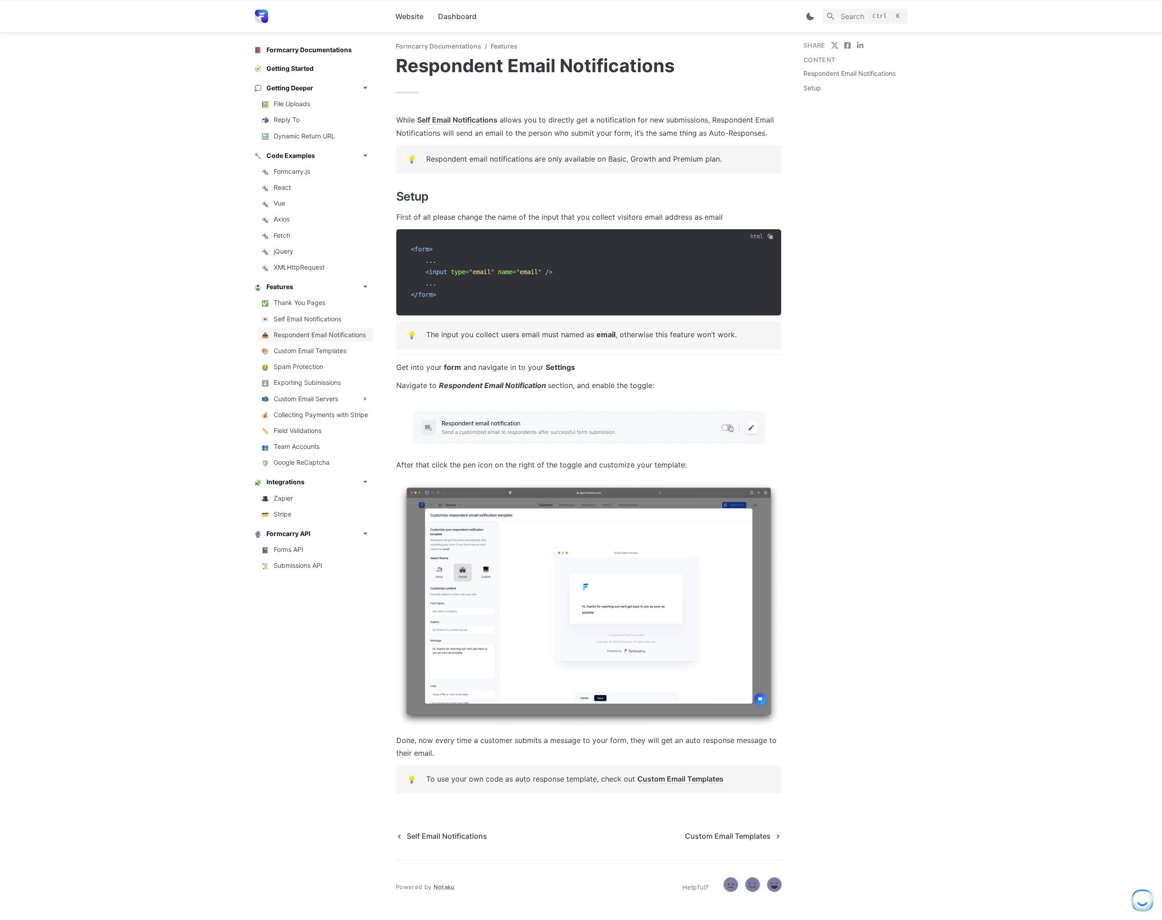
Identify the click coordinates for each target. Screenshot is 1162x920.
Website (409, 16)
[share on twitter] (834, 45)
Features (504, 46)
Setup (812, 88)
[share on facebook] (847, 45)
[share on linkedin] (860, 45)
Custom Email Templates (680, 778)
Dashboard (457, 16)
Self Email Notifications (457, 119)
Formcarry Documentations (438, 46)
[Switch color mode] (810, 16)
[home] (317, 16)
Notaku (444, 886)
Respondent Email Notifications (849, 73)
